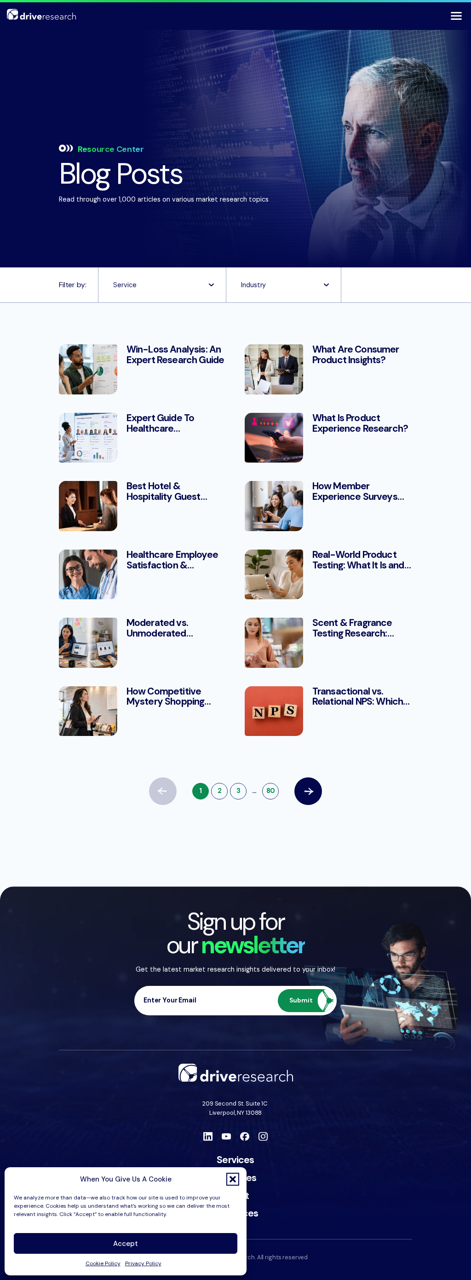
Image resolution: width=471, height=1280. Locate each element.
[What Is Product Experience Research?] (328, 438)
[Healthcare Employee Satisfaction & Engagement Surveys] (142, 574)
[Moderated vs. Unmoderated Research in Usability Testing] (142, 642)
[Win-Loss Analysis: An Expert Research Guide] (142, 369)
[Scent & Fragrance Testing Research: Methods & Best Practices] (328, 642)
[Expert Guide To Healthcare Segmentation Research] (142, 438)
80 (270, 791)
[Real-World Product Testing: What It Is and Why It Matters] (328, 574)
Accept (125, 1243)
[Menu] (456, 15)
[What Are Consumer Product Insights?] (328, 369)
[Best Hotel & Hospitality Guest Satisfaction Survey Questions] (142, 506)
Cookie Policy (103, 1263)
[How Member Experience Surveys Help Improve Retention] (328, 506)
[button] (232, 1179)
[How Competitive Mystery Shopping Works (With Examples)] (142, 711)
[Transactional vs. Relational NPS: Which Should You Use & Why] (328, 711)
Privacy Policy (143, 1263)
